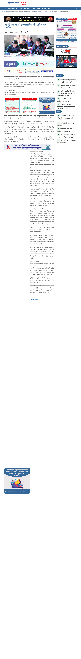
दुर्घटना (21, 12)
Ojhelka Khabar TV (12, 8)
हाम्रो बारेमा (44, 8)
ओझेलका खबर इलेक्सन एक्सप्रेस (12, 12)
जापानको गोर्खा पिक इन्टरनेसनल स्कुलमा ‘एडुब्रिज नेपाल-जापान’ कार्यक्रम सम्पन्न (66, 106)
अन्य (49, 8)
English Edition (36, 8)
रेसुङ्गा (46, 12)
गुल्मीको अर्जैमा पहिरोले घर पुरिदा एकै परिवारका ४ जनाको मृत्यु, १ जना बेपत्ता (66, 118)
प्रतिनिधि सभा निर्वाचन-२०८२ (37, 12)
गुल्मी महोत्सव (27, 12)
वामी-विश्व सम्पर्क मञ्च (53, 12)
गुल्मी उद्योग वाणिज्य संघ (64, 12)
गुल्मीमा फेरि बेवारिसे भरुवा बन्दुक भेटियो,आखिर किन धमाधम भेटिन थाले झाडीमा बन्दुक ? (66, 93)
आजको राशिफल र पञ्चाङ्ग (24, 8)
